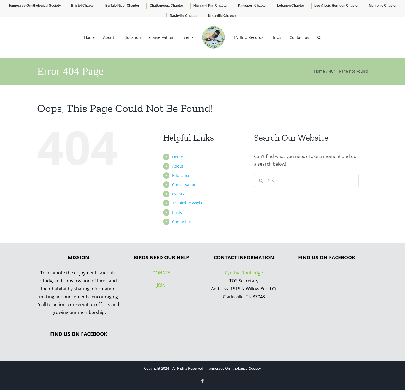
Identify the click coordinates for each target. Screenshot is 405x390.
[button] (309, 37)
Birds (177, 212)
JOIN (161, 285)
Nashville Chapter (184, 16)
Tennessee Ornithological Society (35, 5)
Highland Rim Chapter (210, 5)
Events (178, 194)
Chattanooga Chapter (166, 5)
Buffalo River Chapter (122, 5)
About (177, 166)
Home (177, 156)
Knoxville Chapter (222, 16)
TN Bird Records (187, 203)
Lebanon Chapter (290, 5)
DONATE (161, 273)
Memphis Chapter (383, 5)
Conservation (184, 184)
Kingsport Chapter (252, 5)
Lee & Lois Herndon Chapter (336, 5)
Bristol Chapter (83, 5)
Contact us (182, 221)
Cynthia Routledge (244, 273)
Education (181, 175)
